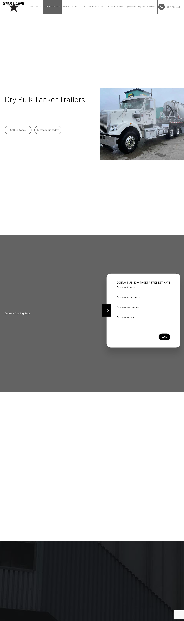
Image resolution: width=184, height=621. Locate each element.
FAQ (139, 7)
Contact (152, 7)
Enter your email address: (128, 307)
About (36, 7)
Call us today (18, 130)
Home (31, 7)
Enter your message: (126, 317)
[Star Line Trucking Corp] (14, 6)
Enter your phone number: (128, 297)
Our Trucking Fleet (51, 7)
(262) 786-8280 (173, 6)
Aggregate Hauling (69, 7)
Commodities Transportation (110, 7)
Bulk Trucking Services (90, 7)
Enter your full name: (126, 287)
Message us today (48, 130)
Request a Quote (131, 7)
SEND (164, 336)
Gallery (145, 7)
